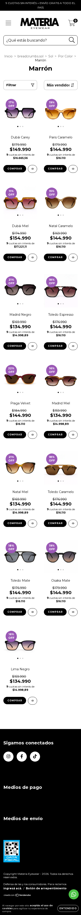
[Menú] (8, 23)
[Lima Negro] (32, 701)
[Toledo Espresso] (73, 346)
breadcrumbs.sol (30, 56)
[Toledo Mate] (32, 612)
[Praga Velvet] (32, 435)
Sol (50, 56)
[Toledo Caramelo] (73, 523)
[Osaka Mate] (73, 612)
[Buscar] (72, 40)
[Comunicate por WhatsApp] (74, 894)
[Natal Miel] (32, 523)
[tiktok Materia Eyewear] (35, 757)
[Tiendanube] (17, 895)
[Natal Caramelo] (73, 257)
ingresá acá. (12, 888)
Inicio (8, 56)
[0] (71, 24)
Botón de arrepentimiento (46, 888)
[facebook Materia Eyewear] (22, 757)
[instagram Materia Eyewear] (8, 757)
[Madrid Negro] (32, 346)
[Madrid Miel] (73, 435)
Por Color (65, 56)
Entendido (68, 908)
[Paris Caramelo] (73, 169)
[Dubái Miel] (32, 257)
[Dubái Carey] (32, 169)
